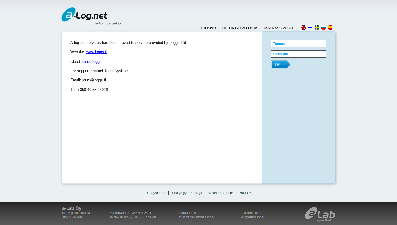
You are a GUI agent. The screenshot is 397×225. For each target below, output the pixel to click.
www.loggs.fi (96, 52)
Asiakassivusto (278, 28)
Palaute (245, 193)
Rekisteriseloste (220, 193)
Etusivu (208, 28)
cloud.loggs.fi (93, 61)
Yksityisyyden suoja (186, 193)
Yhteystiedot (156, 193)
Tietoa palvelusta (239, 28)
